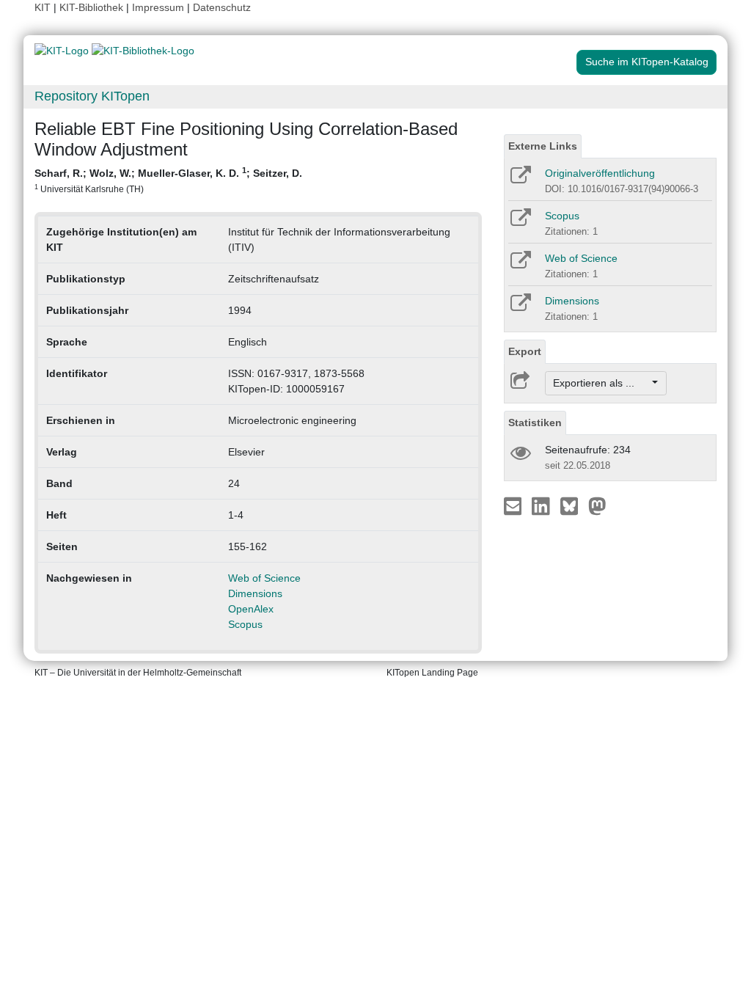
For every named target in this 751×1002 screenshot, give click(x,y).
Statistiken (535, 422)
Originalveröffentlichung (600, 173)
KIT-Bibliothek (92, 7)
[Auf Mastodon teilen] (597, 505)
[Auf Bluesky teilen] (573, 505)
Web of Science (264, 578)
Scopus (245, 624)
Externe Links (542, 146)
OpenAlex (251, 609)
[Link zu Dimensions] (519, 307)
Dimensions (255, 593)
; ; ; (168, 180)
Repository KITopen (92, 96)
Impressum (158, 7)
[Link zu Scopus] (519, 222)
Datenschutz (222, 7)
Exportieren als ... (601, 383)
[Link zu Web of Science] (519, 265)
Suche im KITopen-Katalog (646, 61)
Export (524, 351)
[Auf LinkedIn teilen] (542, 505)
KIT (42, 7)
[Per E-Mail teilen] (514, 505)
